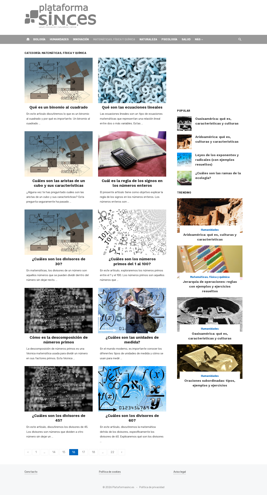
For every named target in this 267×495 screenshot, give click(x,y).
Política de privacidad (151, 487)
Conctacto (31, 471)
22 (112, 452)
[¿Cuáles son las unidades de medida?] (132, 310)
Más (198, 39)
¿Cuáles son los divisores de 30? (58, 261)
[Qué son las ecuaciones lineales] (132, 80)
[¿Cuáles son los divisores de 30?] (59, 232)
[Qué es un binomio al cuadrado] (59, 80)
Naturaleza (148, 39)
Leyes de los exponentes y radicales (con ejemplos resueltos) (217, 159)
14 (53, 452)
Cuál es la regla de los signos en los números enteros (132, 183)
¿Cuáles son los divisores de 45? (58, 418)
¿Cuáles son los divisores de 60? (132, 418)
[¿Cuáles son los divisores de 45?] (59, 389)
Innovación (81, 39)
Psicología (169, 39)
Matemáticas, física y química (114, 39)
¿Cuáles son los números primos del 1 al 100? (132, 261)
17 (83, 452)
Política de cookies (110, 471)
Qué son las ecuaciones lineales (132, 107)
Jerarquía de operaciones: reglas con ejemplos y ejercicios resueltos (210, 286)
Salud (186, 39)
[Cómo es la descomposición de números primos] (59, 310)
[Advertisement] (176, 17)
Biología (39, 39)
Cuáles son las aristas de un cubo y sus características (58, 183)
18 (93, 452)
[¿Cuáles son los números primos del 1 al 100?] (132, 232)
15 (63, 452)
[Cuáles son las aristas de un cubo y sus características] (59, 154)
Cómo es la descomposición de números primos (59, 339)
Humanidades (59, 39)
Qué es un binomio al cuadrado (58, 107)
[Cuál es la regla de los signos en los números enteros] (132, 154)
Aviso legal (179, 471)
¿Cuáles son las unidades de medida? (132, 339)
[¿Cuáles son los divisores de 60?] (132, 389)
